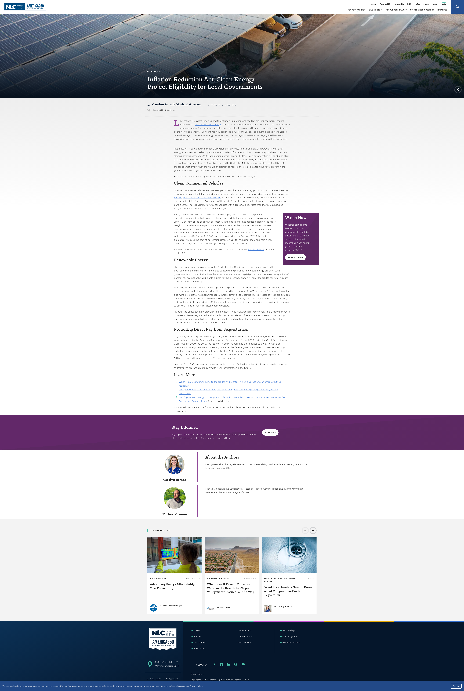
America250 (385, 4)
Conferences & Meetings (422, 10)
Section (178, 197)
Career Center (245, 636)
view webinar (295, 257)
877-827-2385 (154, 678)
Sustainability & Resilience (164, 110)
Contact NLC (200, 642)
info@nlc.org (172, 678)
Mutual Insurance (422, 4)
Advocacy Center (356, 10)
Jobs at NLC (200, 648)
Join (444, 4)
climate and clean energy (208, 124)
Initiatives (442, 10)
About (374, 4)
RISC (409, 4)
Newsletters (244, 630)
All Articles (156, 72)
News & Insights (376, 10)
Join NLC (198, 636)
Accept (456, 686)
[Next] (313, 530)
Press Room (244, 642)
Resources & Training (397, 10)
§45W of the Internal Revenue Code (202, 197)
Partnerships (289, 630)
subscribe (270, 432)
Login (435, 4)
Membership (399, 4)
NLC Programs (290, 636)
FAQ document (256, 249)
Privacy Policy (196, 686)
